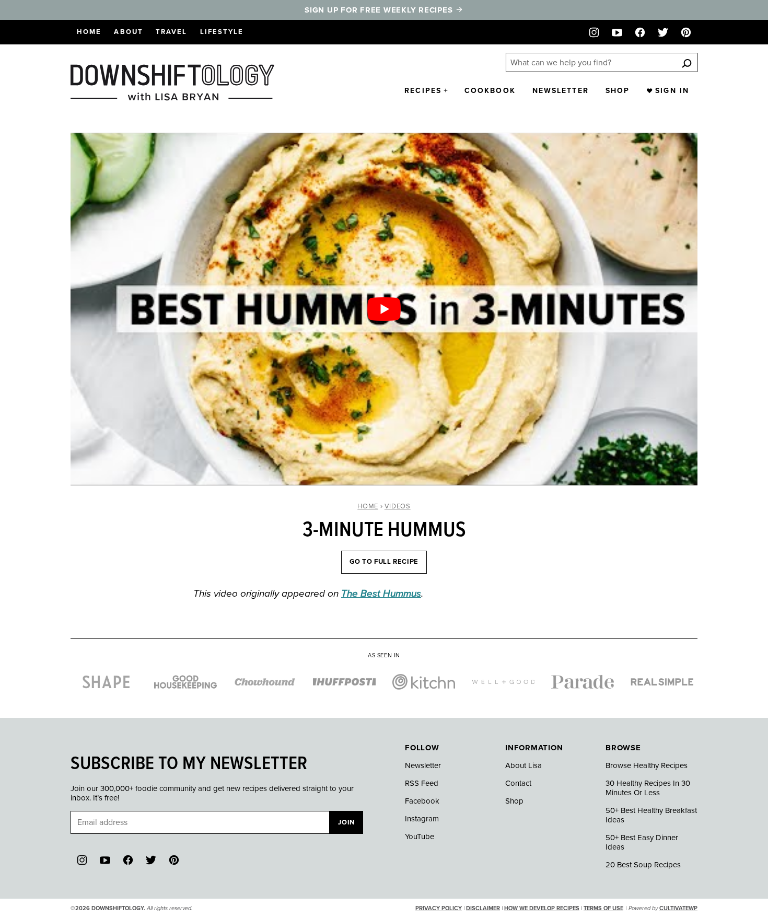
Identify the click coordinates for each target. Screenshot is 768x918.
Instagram (422, 818)
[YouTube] (617, 32)
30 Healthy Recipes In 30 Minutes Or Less (648, 787)
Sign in (672, 90)
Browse (623, 747)
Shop (618, 90)
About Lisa (523, 765)
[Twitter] (662, 32)
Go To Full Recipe (384, 561)
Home (89, 32)
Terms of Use (603, 908)
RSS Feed (421, 783)
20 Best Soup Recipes (643, 864)
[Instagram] (594, 32)
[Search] (686, 63)
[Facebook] (640, 32)
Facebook (422, 801)
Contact (518, 783)
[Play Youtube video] (384, 309)
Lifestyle (222, 32)
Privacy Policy (438, 908)
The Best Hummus (381, 593)
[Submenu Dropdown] (446, 90)
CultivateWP (678, 908)
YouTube (419, 836)
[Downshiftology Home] (172, 82)
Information (534, 747)
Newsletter (560, 90)
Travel (172, 32)
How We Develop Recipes (541, 908)
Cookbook (490, 90)
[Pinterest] (685, 32)
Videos (398, 506)
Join (346, 822)
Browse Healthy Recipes (647, 765)
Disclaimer (483, 908)
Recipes (422, 90)
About (128, 32)
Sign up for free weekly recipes (380, 10)
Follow (422, 747)
